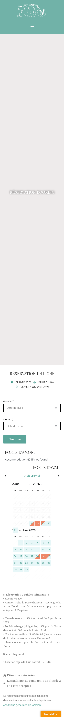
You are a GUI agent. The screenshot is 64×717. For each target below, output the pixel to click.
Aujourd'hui (32, 475)
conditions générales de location (22, 705)
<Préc (13, 476)
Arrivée (8, 401)
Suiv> (51, 476)
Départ (8, 419)
